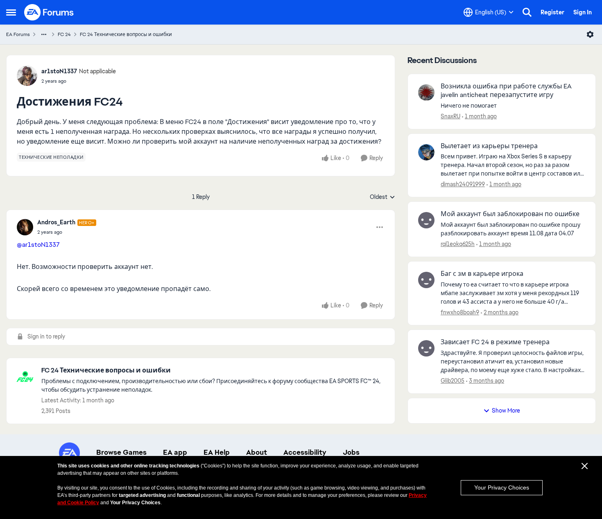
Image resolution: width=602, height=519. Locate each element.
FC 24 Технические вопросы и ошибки (126, 34)
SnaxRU (450, 116)
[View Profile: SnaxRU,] (426, 92)
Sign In (582, 12)
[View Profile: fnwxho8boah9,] (426, 280)
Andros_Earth (56, 222)
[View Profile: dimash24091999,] (426, 152)
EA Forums (18, 34)
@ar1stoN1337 (38, 244)
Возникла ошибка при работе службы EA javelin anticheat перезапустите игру (506, 90)
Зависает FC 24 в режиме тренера (495, 342)
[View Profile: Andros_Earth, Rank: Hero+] (25, 227)
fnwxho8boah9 (460, 312)
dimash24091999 (463, 184)
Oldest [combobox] (382, 197)
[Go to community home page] (49, 12)
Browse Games (121, 452)
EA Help (217, 452)
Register (552, 12)
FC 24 (64, 34)
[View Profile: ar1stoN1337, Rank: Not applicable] (27, 75)
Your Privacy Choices (501, 487)
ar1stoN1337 (59, 71)
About (256, 452)
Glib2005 (452, 380)
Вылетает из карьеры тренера (489, 146)
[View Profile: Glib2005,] (426, 348)
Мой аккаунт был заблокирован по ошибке (510, 214)
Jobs (351, 452)
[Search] (527, 12)
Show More (506, 410)
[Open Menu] (590, 34)
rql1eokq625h (458, 244)
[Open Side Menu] (11, 12)
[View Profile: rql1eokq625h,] (426, 220)
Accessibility (304, 452)
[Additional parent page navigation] (44, 34)
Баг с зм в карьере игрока (482, 274)
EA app (175, 452)
